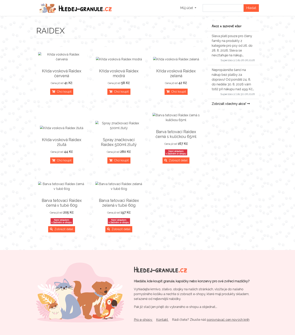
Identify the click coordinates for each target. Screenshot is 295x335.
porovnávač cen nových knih (228, 320)
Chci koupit (63, 91)
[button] (188, 8)
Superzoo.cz (228, 60)
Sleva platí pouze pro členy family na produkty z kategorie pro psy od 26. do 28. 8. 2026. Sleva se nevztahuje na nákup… (232, 45)
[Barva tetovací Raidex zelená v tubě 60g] (118, 186)
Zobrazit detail (177, 160)
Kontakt (162, 320)
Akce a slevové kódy (227, 25)
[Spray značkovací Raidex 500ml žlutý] (118, 126)
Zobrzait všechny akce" (229, 104)
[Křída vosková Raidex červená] (61, 57)
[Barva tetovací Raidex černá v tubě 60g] (61, 186)
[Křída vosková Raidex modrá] (118, 59)
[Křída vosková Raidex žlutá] (61, 128)
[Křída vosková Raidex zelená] (176, 59)
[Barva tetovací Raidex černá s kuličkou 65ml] (176, 117)
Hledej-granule (85, 8)
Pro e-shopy (143, 320)
